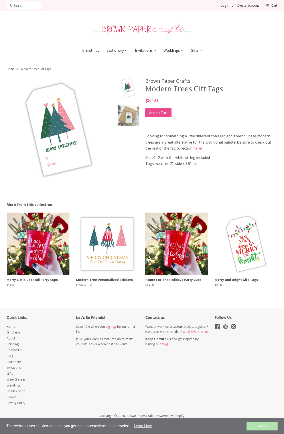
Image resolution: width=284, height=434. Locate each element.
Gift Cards (14, 332)
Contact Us (14, 350)
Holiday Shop (16, 391)
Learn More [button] (143, 426)
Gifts (195, 50)
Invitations (144, 50)
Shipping (13, 344)
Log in (225, 5)
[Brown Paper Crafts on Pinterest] (225, 327)
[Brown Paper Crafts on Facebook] (217, 327)
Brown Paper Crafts (140, 416)
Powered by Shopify (170, 416)
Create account (248, 5)
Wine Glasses (16, 379)
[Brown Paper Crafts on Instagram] (233, 327)
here (197, 148)
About (11, 338)
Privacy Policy (16, 403)
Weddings (172, 50)
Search (11, 397)
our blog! (162, 344)
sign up (111, 326)
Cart (274, 5)
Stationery (116, 50)
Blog (10, 356)
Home (10, 69)
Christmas (90, 50)
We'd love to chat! (195, 331)
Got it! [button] (262, 426)
